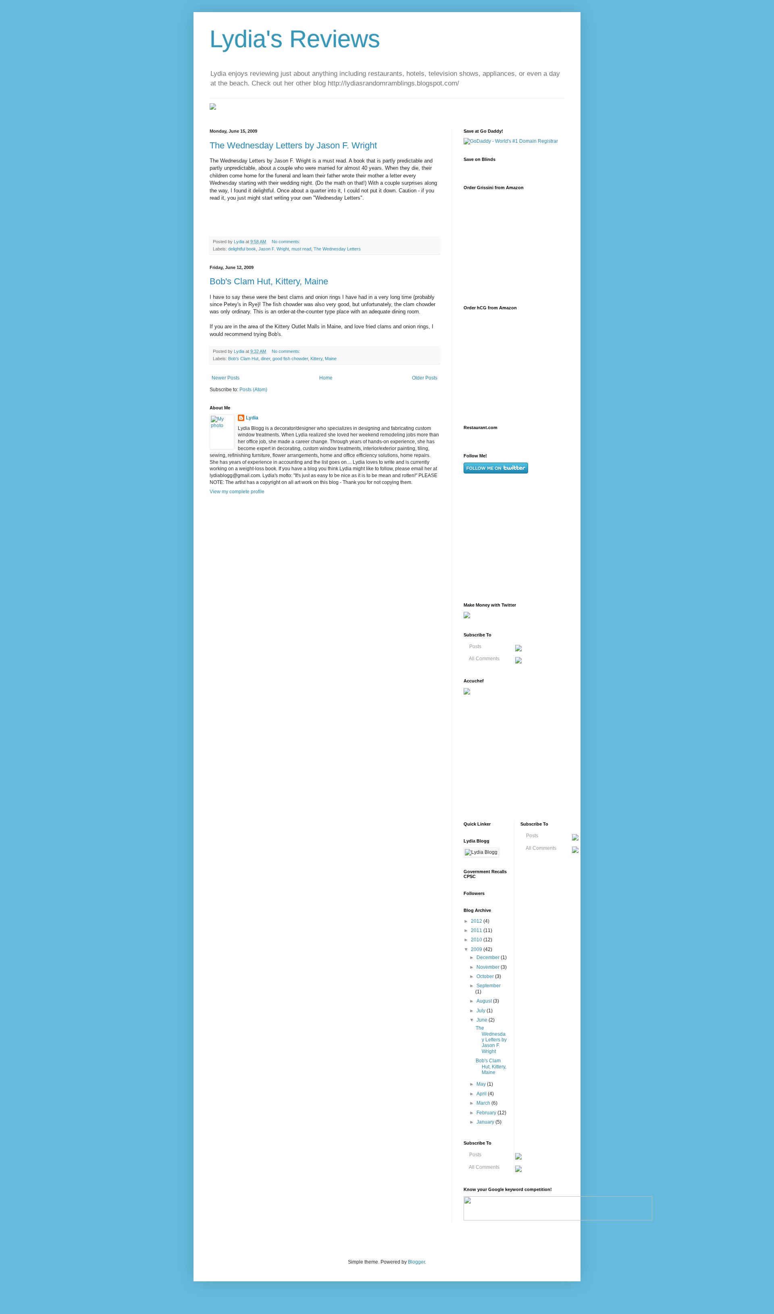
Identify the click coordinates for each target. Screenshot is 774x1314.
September (488, 986)
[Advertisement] (524, 538)
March (483, 1103)
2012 (477, 921)
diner (265, 358)
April (482, 1094)
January (485, 1122)
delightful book (242, 248)
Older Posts (424, 378)
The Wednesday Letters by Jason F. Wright (293, 145)
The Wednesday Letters (337, 248)
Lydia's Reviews (295, 38)
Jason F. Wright (273, 248)
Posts (474, 646)
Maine (331, 358)
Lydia (252, 418)
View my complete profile (237, 491)
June (482, 1020)
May (481, 1084)
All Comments (483, 658)
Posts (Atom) (253, 389)
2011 (477, 930)
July (481, 1011)
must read (301, 248)
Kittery (316, 358)
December (488, 957)
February (486, 1113)
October (485, 976)
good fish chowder (290, 358)
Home (326, 378)
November (488, 967)
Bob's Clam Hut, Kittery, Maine (269, 281)
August (484, 1001)
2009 (477, 949)
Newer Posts (225, 378)
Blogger (416, 1262)
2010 (477, 940)
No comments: (287, 241)
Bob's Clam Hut (243, 358)
